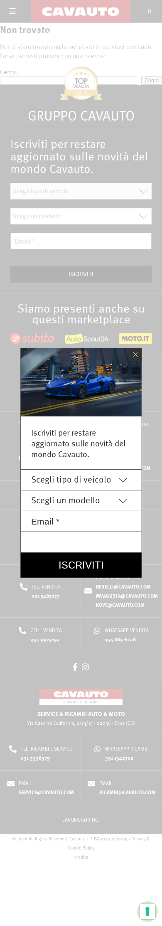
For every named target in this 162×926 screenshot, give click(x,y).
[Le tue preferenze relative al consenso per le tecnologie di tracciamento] (147, 911)
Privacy (138, 838)
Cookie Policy (81, 848)
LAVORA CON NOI (81, 819)
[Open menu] (12, 11)
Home (43, 31)
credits (81, 857)
